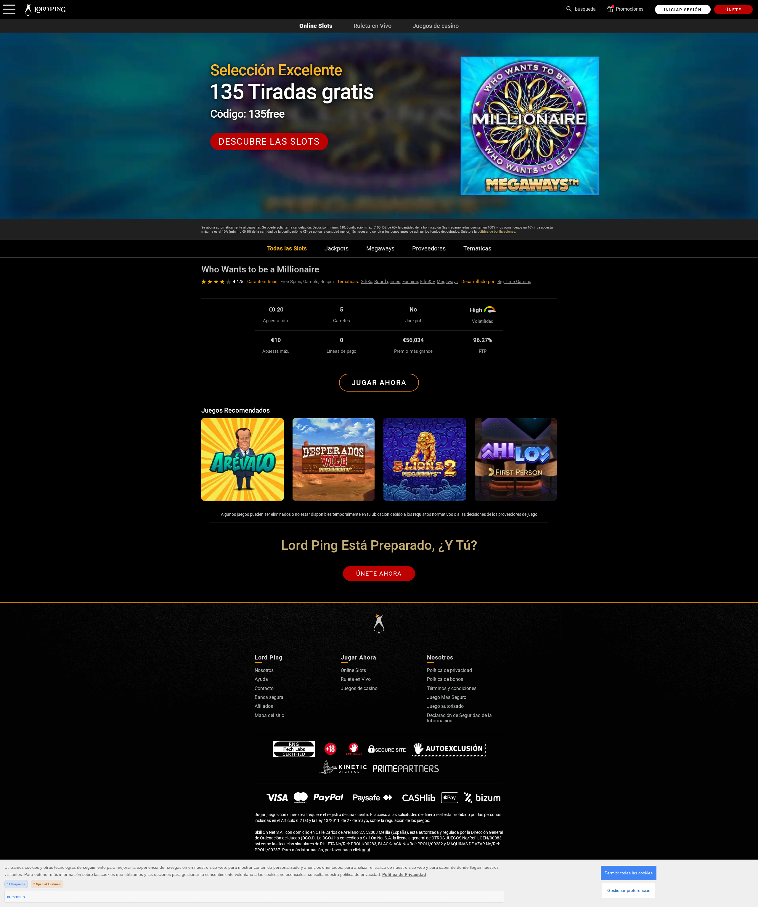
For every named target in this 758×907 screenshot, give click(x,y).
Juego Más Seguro (446, 697)
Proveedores (429, 248)
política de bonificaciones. (497, 232)
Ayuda (261, 679)
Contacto (264, 688)
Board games (387, 281)
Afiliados (264, 706)
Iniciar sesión (683, 9)
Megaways (380, 248)
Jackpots (337, 248)
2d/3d (366, 281)
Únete (733, 9)
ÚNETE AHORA (379, 573)
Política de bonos (445, 679)
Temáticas (477, 248)
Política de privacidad (449, 670)
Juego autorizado (445, 706)
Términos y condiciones (451, 688)
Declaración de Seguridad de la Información (459, 718)
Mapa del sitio (269, 715)
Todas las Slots (287, 248)
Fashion (410, 281)
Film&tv (427, 281)
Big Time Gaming (514, 281)
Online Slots (315, 25)
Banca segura (269, 697)
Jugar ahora (379, 383)
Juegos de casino (436, 25)
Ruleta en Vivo (372, 25)
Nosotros (264, 670)
